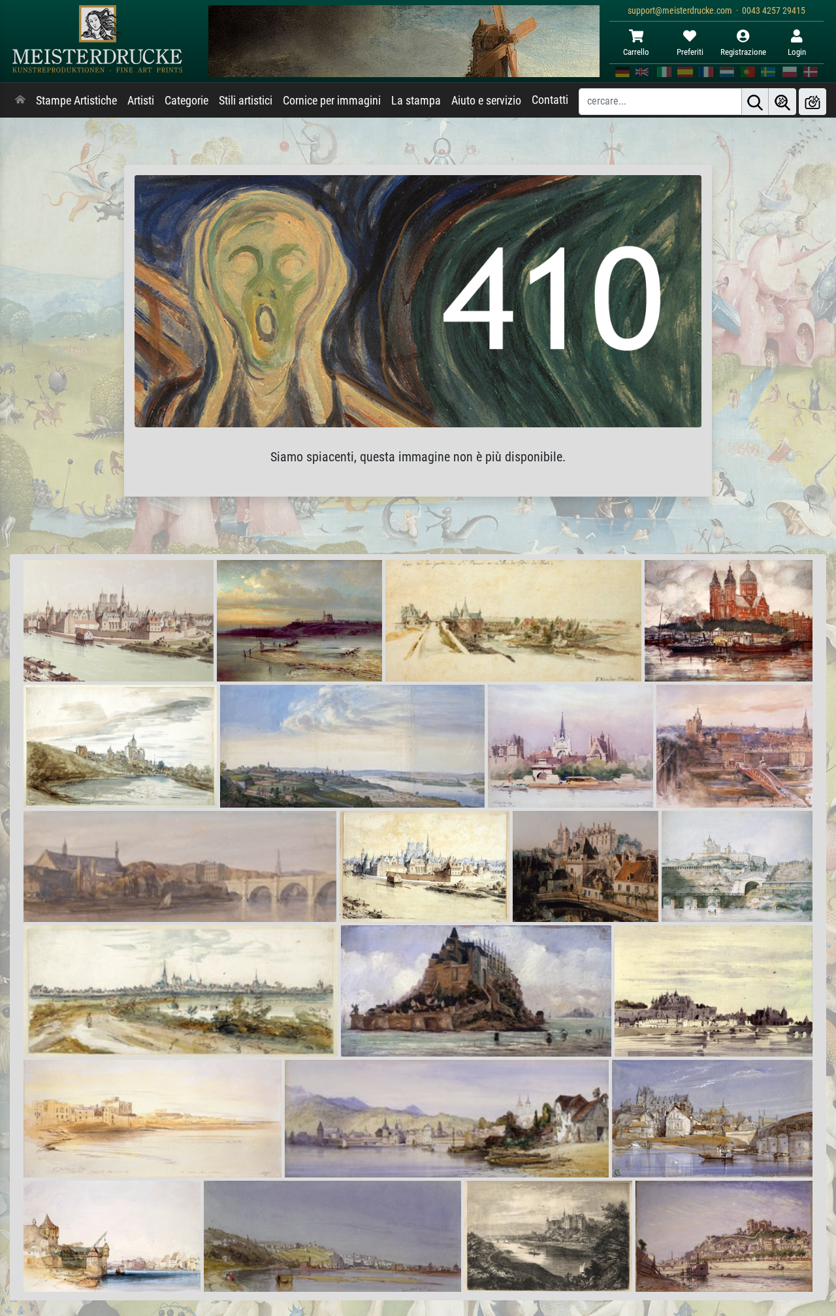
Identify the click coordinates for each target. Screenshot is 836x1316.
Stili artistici (245, 100)
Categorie (186, 100)
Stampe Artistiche (76, 100)
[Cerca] (755, 101)
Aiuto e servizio (486, 100)
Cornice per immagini (332, 100)
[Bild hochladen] (812, 101)
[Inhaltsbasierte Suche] (782, 101)
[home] (20, 100)
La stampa (416, 100)
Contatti (550, 100)
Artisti (140, 100)
